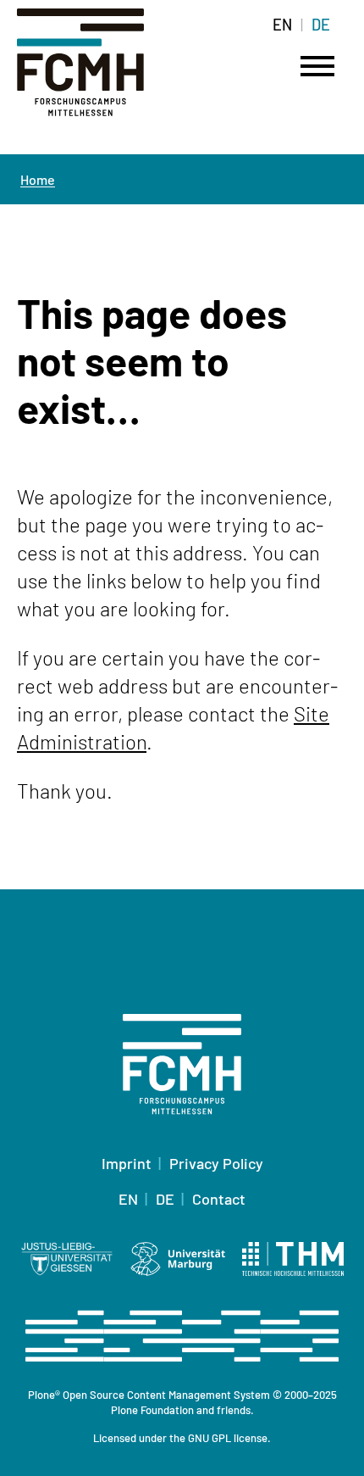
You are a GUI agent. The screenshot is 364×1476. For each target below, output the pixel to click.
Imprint (127, 1163)
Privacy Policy (216, 1163)
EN (282, 24)
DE (321, 24)
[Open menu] (317, 66)
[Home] (101, 72)
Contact (218, 1198)
